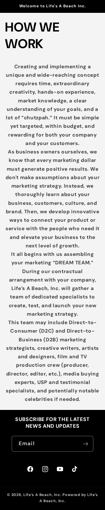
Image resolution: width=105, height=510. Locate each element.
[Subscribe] (85, 444)
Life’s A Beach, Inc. (42, 494)
